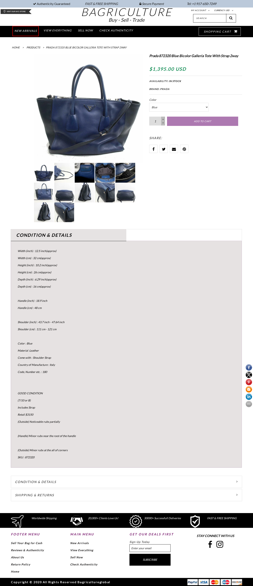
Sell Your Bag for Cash (26, 543)
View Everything (81, 550)
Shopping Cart (218, 31)
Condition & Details (35, 482)
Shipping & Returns (34, 495)
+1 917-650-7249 (204, 4)
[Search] (231, 18)
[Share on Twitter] (164, 149)
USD (227, 10)
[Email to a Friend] (174, 149)
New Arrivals (79, 543)
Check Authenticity (83, 564)
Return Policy (20, 564)
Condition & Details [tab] (44, 235)
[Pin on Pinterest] (184, 149)
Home (15, 571)
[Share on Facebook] (153, 149)
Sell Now (76, 557)
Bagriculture (126, 12)
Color (152, 99)
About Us (17, 557)
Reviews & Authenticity (27, 550)
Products (33, 47)
